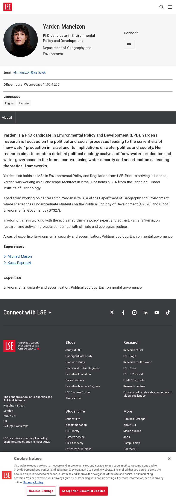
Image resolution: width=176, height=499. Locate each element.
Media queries (132, 431)
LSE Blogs (129, 356)
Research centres (134, 386)
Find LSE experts (133, 380)
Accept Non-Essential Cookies (84, 491)
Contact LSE (131, 449)
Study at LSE (73, 350)
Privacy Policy (33, 482)
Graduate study (75, 362)
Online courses (74, 380)
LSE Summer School (78, 392)
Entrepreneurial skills (78, 449)
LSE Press (129, 368)
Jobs (126, 437)
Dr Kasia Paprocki (17, 263)
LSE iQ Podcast (133, 374)
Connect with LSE (24, 312)
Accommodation (76, 425)
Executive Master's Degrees (82, 386)
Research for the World (137, 362)
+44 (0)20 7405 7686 (15, 426)
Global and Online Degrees (82, 368)
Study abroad (73, 398)
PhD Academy (74, 443)
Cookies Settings (134, 418)
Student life (72, 418)
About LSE (130, 425)
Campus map (131, 443)
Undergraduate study (78, 356)
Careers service (75, 437)
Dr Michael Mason (17, 256)
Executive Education (78, 374)
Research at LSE (133, 350)
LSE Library (72, 431)
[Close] (169, 458)
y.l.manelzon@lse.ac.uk (29, 72)
